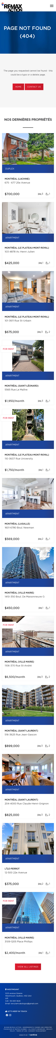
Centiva (33, 1035)
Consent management (37, 1031)
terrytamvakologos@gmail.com (24, 1004)
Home (18, 87)
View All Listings (28, 967)
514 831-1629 (15, 1001)
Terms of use (21, 1031)
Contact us (34, 87)
